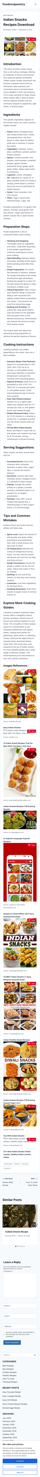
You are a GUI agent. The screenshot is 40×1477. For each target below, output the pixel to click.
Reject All (20, 1472)
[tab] (15, 1246)
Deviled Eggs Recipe (11, 1408)
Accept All (20, 1461)
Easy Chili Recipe (10, 1400)
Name (7, 1306)
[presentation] (20, 1216)
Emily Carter (11, 1236)
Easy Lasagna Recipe (12, 1396)
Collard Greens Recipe (16, 1231)
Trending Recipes (10, 1382)
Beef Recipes (8, 1366)
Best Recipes (8, 15)
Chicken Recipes (10, 1372)
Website (7, 1326)
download (8, 1164)
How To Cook (8, 1379)
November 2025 (9, 1431)
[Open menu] (35, 4)
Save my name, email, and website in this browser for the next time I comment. (20, 1334)
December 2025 (9, 1428)
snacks (7, 1168)
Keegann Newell (11, 30)
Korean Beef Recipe (8, 1182)
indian (17, 1164)
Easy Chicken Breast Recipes (15, 1404)
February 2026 (9, 1421)
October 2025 (8, 1434)
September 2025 (10, 1437)
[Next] (34, 1224)
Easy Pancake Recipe (12, 1392)
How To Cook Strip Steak (31, 1182)
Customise (20, 1467)
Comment (8, 1271)
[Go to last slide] (6, 1224)
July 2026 (7, 1418)
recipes (25, 1164)
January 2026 (8, 1424)
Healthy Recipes (9, 1375)
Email (7, 1316)
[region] (20, 1459)
